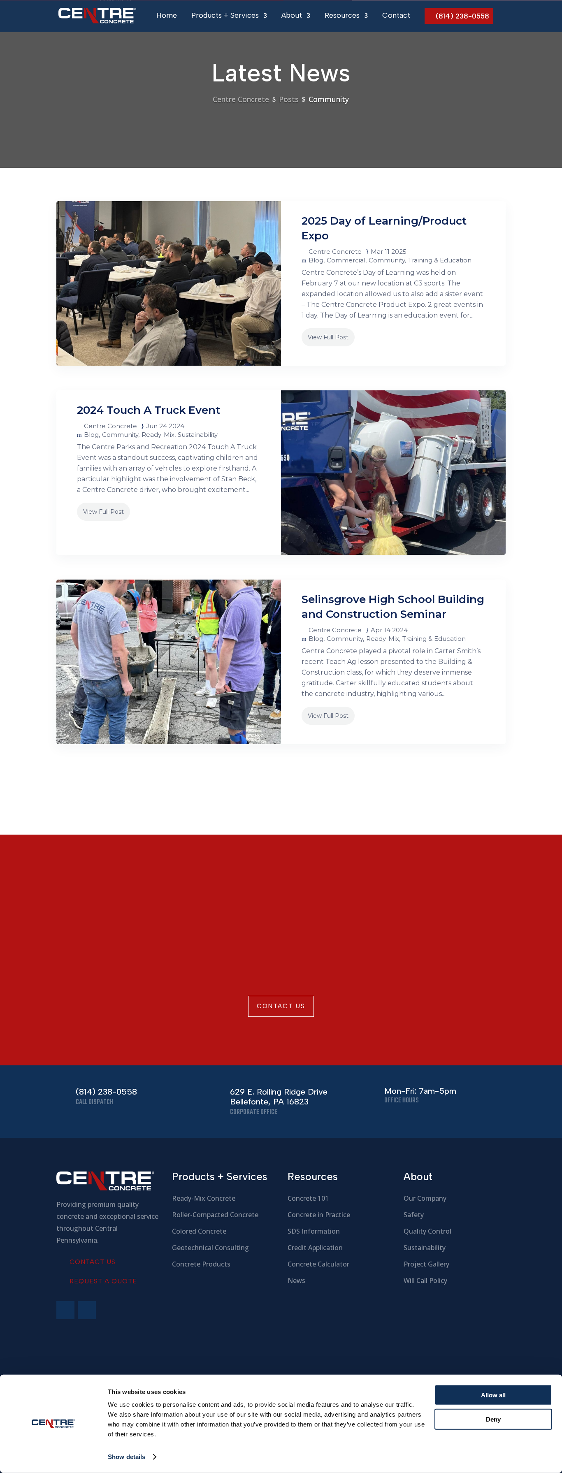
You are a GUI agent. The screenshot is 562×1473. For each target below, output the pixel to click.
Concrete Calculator (318, 1264)
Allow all (493, 1395)
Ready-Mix (158, 434)
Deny (493, 1418)
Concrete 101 (308, 1198)
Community (387, 260)
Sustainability (198, 434)
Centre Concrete (335, 251)
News (296, 1280)
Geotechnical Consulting (210, 1247)
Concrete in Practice (319, 1214)
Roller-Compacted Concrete (215, 1214)
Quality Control (427, 1231)
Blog (316, 260)
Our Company (425, 1198)
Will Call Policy (425, 1280)
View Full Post (328, 337)
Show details (126, 1456)
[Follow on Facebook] (65, 1310)
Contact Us (281, 1006)
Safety (414, 1214)
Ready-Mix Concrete (203, 1198)
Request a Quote (103, 1281)
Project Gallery (426, 1264)
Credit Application (315, 1247)
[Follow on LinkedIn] (87, 1310)
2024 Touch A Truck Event (148, 410)
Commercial (346, 260)
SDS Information (314, 1231)
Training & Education (439, 260)
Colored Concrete (199, 1231)
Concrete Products (201, 1264)
